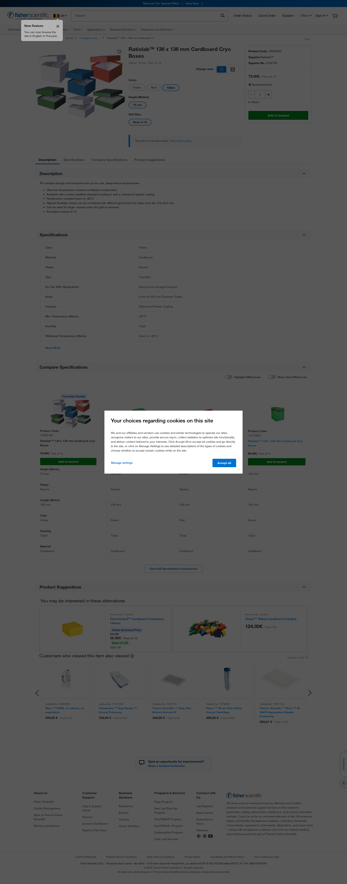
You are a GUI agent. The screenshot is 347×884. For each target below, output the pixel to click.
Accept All (224, 463)
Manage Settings (122, 463)
